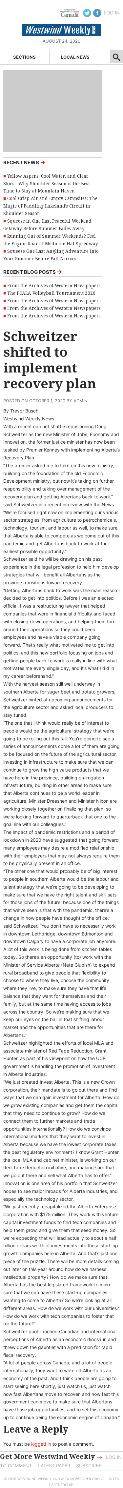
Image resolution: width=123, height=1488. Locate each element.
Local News (75, 57)
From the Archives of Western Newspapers (54, 285)
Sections (24, 57)
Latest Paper (54, 1465)
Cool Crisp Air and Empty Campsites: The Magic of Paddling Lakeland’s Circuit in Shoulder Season (50, 206)
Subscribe (88, 1465)
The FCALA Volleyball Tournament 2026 (51, 293)
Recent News (24, 162)
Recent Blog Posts (32, 271)
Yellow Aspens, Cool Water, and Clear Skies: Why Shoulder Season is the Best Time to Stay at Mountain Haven (46, 183)
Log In (112, 13)
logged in (41, 1444)
